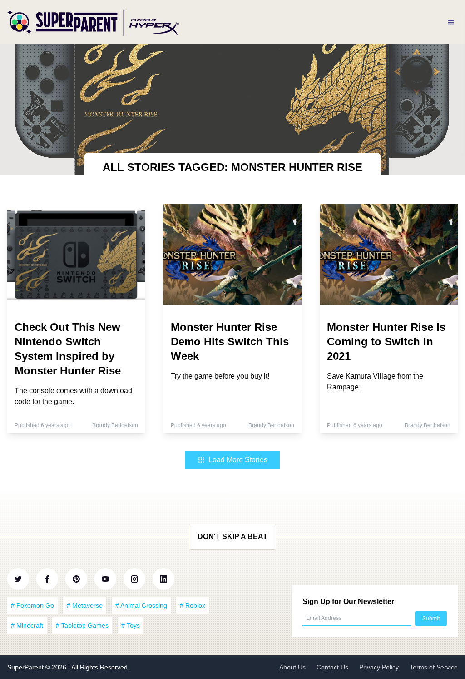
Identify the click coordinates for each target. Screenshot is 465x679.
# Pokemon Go (32, 605)
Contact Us (332, 667)
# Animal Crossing (141, 605)
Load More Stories (237, 460)
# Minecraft (27, 625)
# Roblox (192, 605)
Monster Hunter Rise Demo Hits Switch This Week (230, 341)
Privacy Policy (379, 667)
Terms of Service (434, 667)
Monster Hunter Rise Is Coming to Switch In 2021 (386, 341)
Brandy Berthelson (115, 425)
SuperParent (26, 667)
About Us (292, 667)
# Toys (130, 625)
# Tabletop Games (82, 625)
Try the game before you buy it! (220, 376)
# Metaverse (85, 605)
